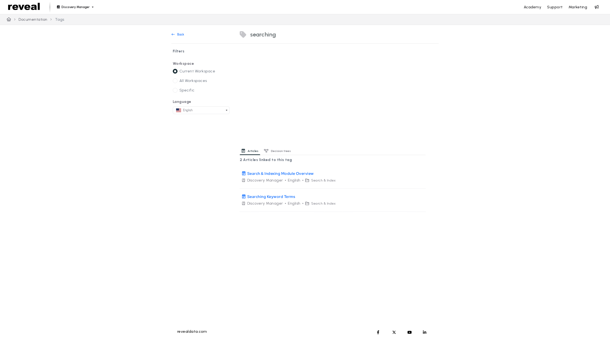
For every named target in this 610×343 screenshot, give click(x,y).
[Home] (24, 7)
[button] (599, 331)
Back (180, 34)
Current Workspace (197, 71)
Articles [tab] (252, 151)
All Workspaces (193, 80)
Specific (187, 90)
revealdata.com (192, 331)
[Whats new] (596, 7)
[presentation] (251, 151)
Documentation (33, 19)
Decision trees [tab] (280, 151)
